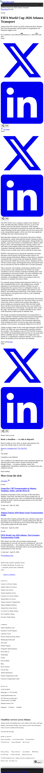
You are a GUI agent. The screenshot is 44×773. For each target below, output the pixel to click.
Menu (39, 4)
